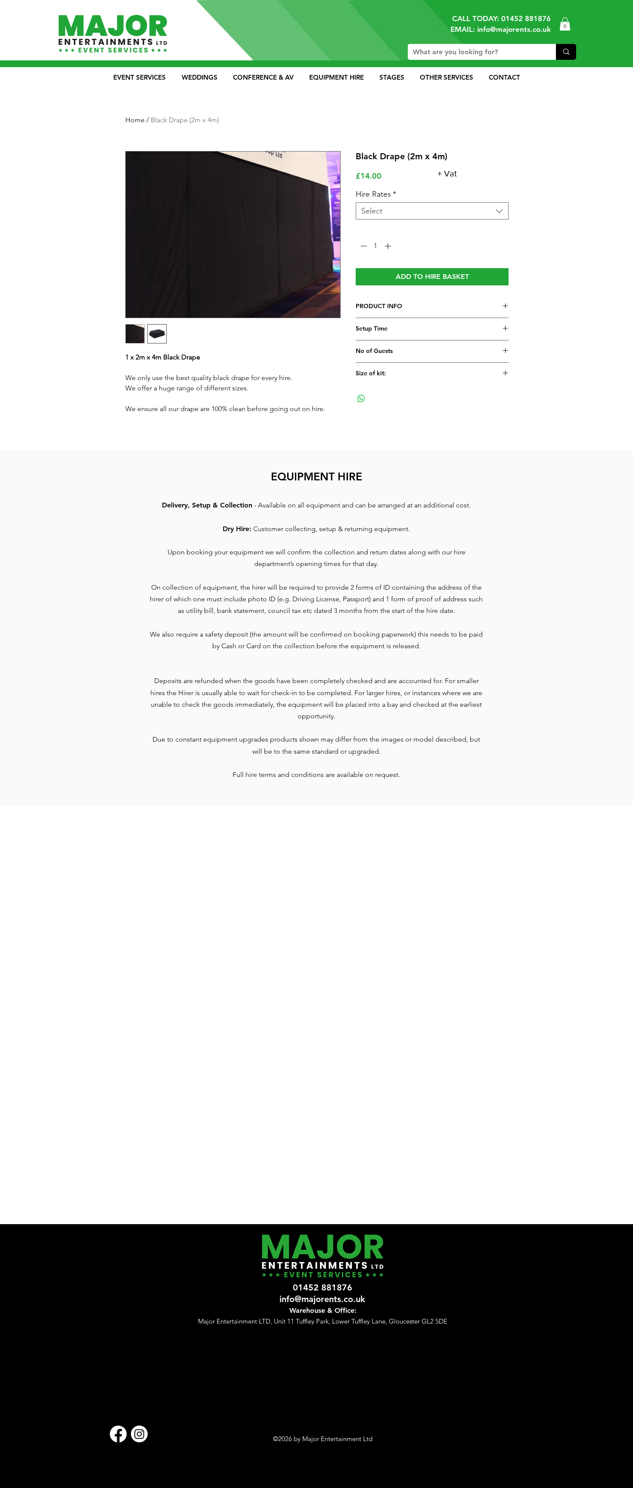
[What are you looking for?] (566, 52)
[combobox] (432, 211)
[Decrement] (363, 246)
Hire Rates (376, 194)
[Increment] (388, 246)
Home (135, 120)
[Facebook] (118, 1434)
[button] (565, 24)
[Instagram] (139, 1434)
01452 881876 (526, 18)
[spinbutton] (376, 246)
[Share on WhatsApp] (361, 398)
